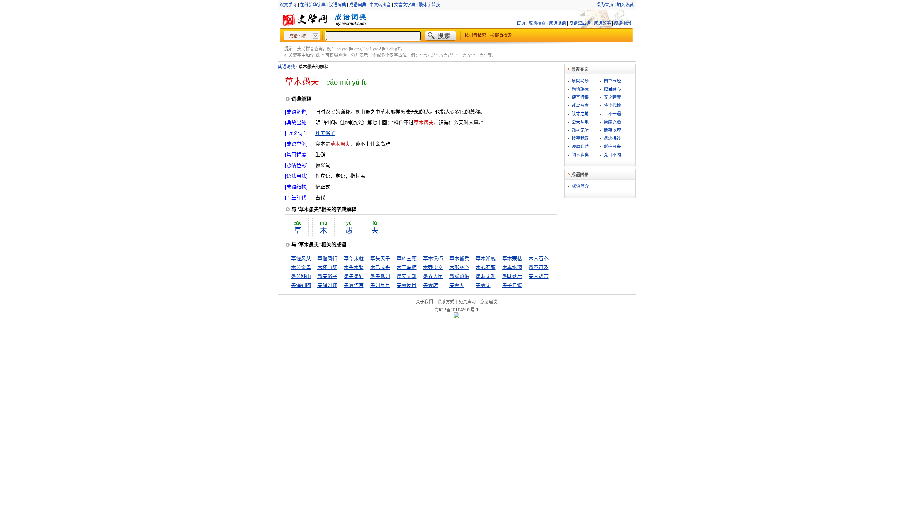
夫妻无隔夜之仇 (466, 285)
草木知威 (486, 258)
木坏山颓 (327, 267)
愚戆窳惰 (459, 276)
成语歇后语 (580, 23)
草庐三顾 (407, 258)
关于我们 (424, 301)
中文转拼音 (380, 4)
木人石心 (539, 258)
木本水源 (512, 267)
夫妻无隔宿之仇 (493, 285)
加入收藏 (625, 4)
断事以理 (612, 130)
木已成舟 (380, 267)
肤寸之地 (580, 113)
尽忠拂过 (612, 138)
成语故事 (602, 23)
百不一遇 (612, 113)
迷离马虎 (580, 105)
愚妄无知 (407, 276)
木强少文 (433, 267)
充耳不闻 (612, 154)
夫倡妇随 (301, 285)
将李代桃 (612, 105)
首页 (521, 23)
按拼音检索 (475, 35)
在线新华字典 (313, 4)
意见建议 (488, 301)
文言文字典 (404, 4)
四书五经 (612, 81)
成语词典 (357, 4)
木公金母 (301, 267)
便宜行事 (580, 97)
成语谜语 (557, 23)
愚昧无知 (486, 276)
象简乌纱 (580, 81)
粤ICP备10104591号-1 (457, 309)
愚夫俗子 (327, 276)
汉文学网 (288, 4)
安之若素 (612, 97)
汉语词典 (337, 4)
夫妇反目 (380, 285)
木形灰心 (459, 267)
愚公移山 (301, 276)
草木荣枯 (512, 258)
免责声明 (467, 301)
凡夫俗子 (325, 133)
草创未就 (354, 258)
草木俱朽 (433, 258)
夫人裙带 (539, 276)
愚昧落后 (512, 276)
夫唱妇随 (327, 285)
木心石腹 (486, 267)
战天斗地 (580, 122)
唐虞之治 (612, 122)
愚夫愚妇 (354, 276)
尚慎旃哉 (580, 89)
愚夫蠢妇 (380, 276)
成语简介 (580, 186)
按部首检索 (501, 35)
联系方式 (445, 301)
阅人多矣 (580, 154)
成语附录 (622, 23)
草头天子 (380, 258)
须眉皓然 (580, 146)
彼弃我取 (580, 138)
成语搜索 (537, 23)
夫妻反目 (407, 285)
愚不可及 (539, 267)
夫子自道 (512, 285)
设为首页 (604, 4)
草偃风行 (327, 258)
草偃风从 (301, 258)
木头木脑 (354, 267)
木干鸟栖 (407, 267)
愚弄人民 (433, 276)
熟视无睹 (580, 130)
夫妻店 (430, 285)
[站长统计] (456, 316)
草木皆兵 (459, 258)
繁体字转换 (429, 4)
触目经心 (612, 89)
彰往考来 (612, 146)
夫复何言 (354, 285)
